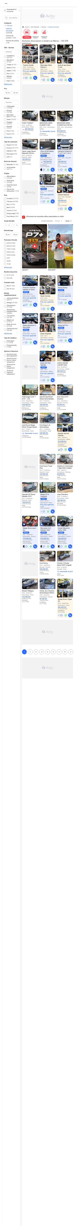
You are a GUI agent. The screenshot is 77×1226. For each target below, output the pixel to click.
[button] (7, 225)
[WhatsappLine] (31, 78)
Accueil (27, 27)
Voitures (9, 25)
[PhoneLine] (35, 78)
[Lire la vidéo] (34, 246)
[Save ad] (35, 46)
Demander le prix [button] (49, 131)
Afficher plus (8, 84)
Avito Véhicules (35, 27)
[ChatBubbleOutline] (26, 78)
